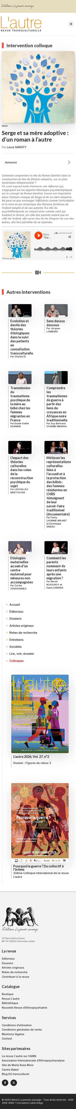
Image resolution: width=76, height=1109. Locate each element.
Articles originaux (13, 967)
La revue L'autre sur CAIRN (19, 1056)
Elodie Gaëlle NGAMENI (19, 425)
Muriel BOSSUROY (52, 583)
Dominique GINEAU (53, 525)
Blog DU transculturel (15, 1074)
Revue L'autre (11, 998)
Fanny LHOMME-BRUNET (56, 519)
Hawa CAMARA (54, 587)
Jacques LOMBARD (53, 330)
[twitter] (14, 1083)
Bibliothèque (10, 1003)
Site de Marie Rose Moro (18, 1065)
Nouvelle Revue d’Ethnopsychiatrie (24, 1007)
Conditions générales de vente (22, 1029)
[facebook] (5, 1083)
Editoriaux (8, 958)
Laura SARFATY (16, 147)
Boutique (7, 994)
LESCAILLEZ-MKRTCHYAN (19, 491)
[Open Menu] (71, 24)
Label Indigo (36, 1103)
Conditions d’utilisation (17, 1025)
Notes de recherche (14, 972)
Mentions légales (13, 1034)
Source (5, 126)
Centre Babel (10, 1069)
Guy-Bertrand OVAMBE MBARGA (56, 425)
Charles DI (20, 356)
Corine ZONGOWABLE (18, 587)
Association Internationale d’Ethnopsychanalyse (33, 1060)
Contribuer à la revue (15, 976)
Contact (7, 1038)
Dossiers (7, 963)
